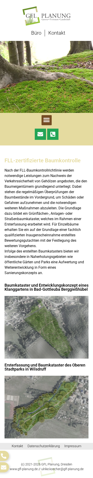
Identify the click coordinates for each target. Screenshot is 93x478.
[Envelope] (40, 134)
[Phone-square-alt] (52, 134)
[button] (47, 120)
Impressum (72, 446)
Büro (36, 33)
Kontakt (56, 33)
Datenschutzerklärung (44, 446)
